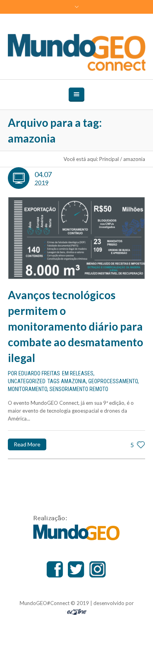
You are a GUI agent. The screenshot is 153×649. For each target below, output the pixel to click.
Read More (27, 444)
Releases (81, 373)
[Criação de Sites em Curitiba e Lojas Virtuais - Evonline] (77, 610)
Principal (109, 159)
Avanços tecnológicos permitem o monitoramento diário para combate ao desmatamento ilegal (75, 326)
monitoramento (27, 389)
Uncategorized (27, 381)
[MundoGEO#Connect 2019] (77, 52)
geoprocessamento (113, 381)
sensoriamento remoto (78, 389)
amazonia (73, 381)
